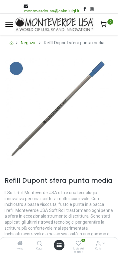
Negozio (29, 42)
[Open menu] (59, 245)
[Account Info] (98, 243)
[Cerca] (39, 243)
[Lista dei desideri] (78, 243)
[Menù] (9, 24)
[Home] (20, 243)
